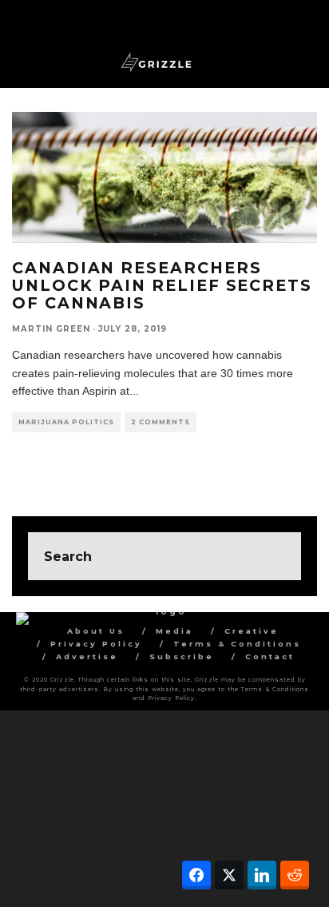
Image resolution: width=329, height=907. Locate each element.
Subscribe (181, 656)
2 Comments (160, 422)
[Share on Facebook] (196, 875)
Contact (270, 656)
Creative (251, 631)
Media (174, 631)
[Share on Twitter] (229, 875)
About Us (96, 631)
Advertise (87, 656)
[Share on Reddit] (294, 875)
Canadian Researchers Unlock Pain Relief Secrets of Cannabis (162, 285)
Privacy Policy (96, 643)
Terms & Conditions (237, 643)
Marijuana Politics (66, 422)
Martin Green (51, 329)
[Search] (304, 16)
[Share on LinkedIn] (262, 875)
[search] (277, 556)
